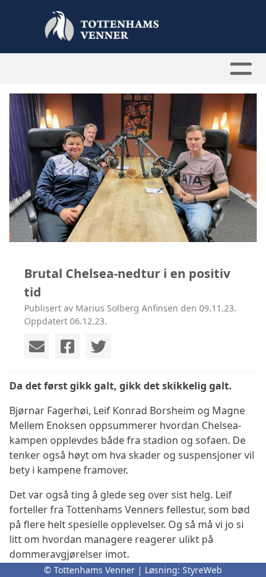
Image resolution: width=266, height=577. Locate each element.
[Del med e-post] (36, 346)
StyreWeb (202, 570)
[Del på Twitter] (98, 346)
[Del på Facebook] (67, 346)
